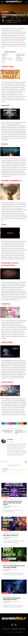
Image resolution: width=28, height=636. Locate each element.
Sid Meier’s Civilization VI (7, 59)
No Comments (9, 22)
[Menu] (2, 2)
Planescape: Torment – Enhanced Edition (20, 54)
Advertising (14, 628)
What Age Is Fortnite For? (10, 535)
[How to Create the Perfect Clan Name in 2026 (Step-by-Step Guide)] (14, 490)
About (8, 628)
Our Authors (22, 628)
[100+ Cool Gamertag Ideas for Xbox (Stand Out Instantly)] (14, 554)
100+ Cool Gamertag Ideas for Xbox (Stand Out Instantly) (14, 566)
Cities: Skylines (19, 60)
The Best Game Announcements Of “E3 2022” (20, 432)
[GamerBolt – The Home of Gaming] (14, 2)
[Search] (26, 2)
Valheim (4, 57)
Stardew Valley (5, 54)
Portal (3, 62)
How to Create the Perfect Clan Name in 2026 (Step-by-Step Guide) (12, 503)
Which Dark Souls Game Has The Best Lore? (7, 431)
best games (18, 46)
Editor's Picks (5, 496)
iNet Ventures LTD (19, 632)
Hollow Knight (19, 58)
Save (11, 423)
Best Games (5, 11)
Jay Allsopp (8, 20)
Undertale (4, 55)
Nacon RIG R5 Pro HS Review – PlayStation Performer (12, 598)
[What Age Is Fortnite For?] (14, 524)
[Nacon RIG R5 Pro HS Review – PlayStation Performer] (14, 587)
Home (4, 628)
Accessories (5, 593)
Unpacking (18, 57)
